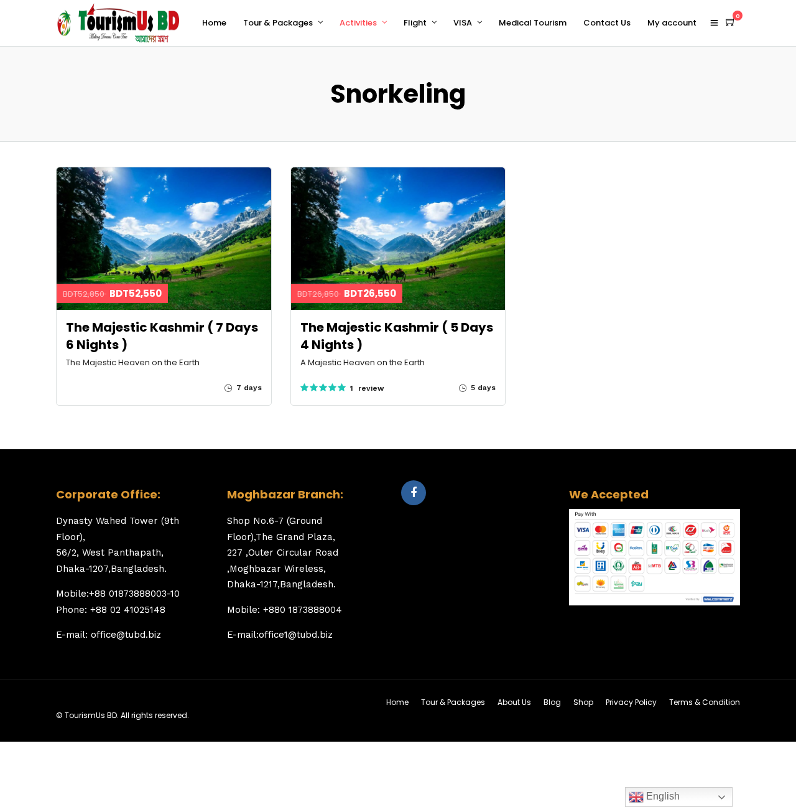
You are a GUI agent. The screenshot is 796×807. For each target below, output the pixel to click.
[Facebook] (413, 492)
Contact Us (607, 23)
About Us (514, 702)
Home (214, 23)
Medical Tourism (533, 23)
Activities (358, 23)
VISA (462, 23)
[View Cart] (730, 22)
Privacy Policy (631, 702)
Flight (415, 23)
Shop (583, 702)
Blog (552, 702)
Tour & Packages (278, 23)
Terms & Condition (704, 702)
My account (671, 23)
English (662, 796)
